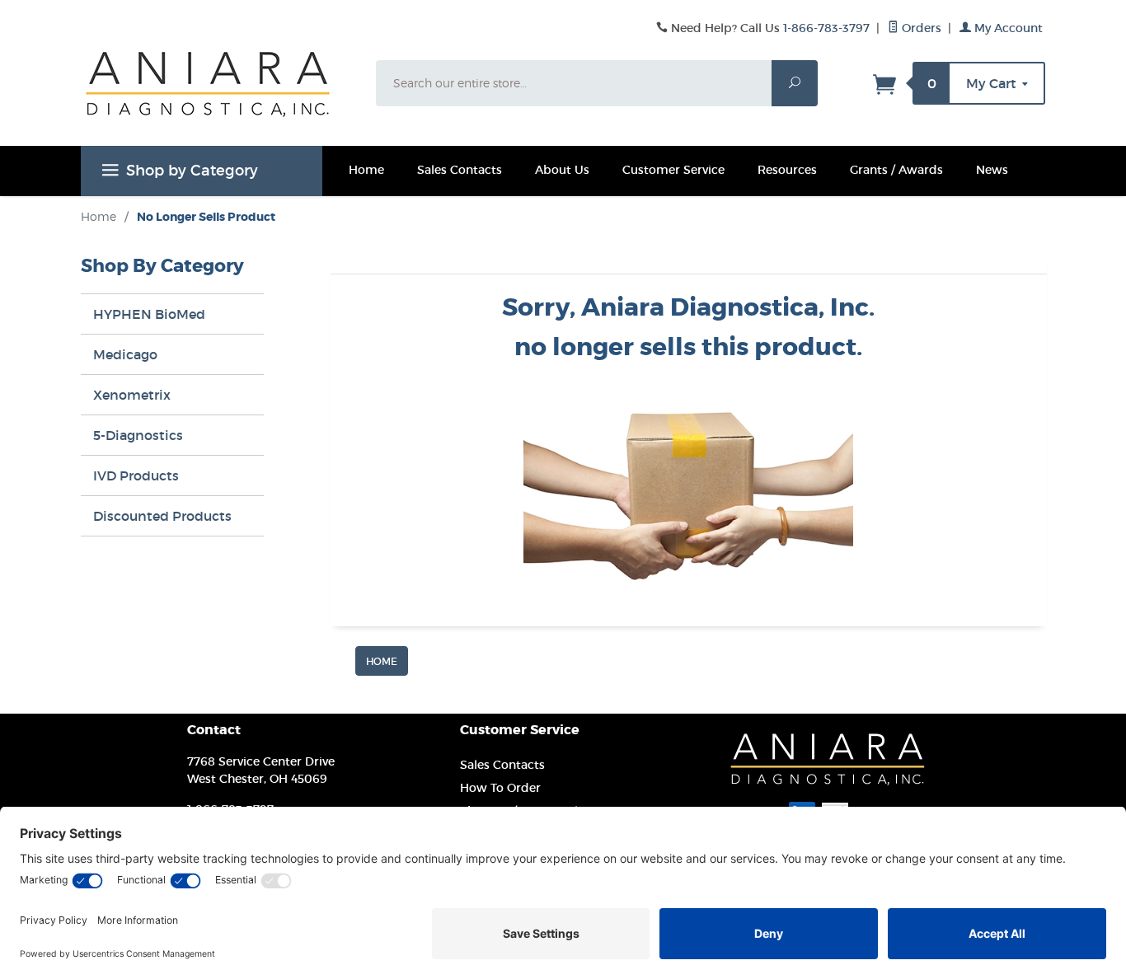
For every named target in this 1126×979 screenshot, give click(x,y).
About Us (562, 169)
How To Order (500, 787)
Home (366, 169)
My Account (1007, 28)
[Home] (381, 659)
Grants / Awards (896, 169)
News (992, 169)
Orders (919, 28)
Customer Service (673, 169)
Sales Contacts (459, 169)
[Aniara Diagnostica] (218, 96)
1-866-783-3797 (826, 28)
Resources (787, 169)
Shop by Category (192, 171)
